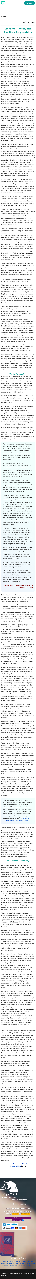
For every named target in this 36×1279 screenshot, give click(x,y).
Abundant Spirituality (9, 1261)
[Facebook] (24, 22)
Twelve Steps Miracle (27, 1266)
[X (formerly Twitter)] (28, 22)
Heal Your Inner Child (15, 1263)
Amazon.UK (25, 1214)
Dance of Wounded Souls (12, 1266)
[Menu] (29, 3)
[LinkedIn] (33, 22)
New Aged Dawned (27, 1263)
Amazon (15, 1214)
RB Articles (4, 16)
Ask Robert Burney (21, 1261)
